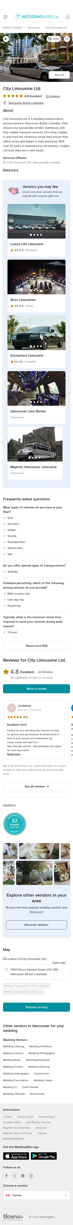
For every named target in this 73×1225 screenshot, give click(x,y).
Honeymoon (41, 1073)
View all (59, 74)
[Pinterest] (22, 1175)
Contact (7, 1116)
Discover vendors (36, 925)
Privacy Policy (46, 1116)
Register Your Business (17, 1127)
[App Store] (16, 1159)
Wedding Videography (16, 1073)
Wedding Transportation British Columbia (26, 985)
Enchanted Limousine (26, 355)
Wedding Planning (38, 1066)
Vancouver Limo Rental (27, 411)
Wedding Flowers (13, 1066)
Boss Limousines (23, 300)
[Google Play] (44, 1159)
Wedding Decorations (16, 1080)
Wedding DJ (10, 1087)
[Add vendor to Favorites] (67, 39)
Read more (10, 170)
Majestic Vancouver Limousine (33, 467)
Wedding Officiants (14, 1093)
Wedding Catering (13, 1046)
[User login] (68, 17)
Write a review (36, 689)
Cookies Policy (12, 1122)
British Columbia (13, 27)
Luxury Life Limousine (26, 244)
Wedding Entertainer (38, 1060)
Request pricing (36, 1007)
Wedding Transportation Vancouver (23, 991)
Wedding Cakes (43, 1080)
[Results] (6, 39)
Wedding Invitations (40, 1046)
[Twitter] (14, 1175)
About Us (41, 1127)
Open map (59, 963)
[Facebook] (6, 1175)
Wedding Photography (41, 1053)
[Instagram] (31, 1175)
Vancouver (34, 27)
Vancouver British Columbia (25, 103)
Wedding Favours (13, 1053)
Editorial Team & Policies (17, 1133)
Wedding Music (12, 1060)
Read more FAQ (36, 646)
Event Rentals (30, 1087)
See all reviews (35, 786)
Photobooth (37, 1093)
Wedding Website (13, 1138)
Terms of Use (25, 1116)
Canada (16, 1195)
